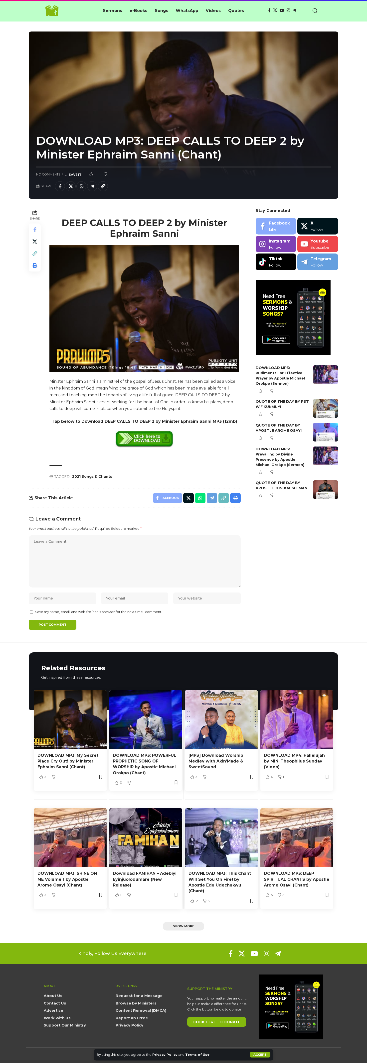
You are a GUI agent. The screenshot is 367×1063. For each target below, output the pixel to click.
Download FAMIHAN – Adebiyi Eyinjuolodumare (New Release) (145, 879)
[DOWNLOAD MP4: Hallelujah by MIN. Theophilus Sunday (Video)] (297, 719)
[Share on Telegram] (92, 186)
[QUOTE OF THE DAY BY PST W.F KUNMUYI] (325, 408)
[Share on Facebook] (60, 186)
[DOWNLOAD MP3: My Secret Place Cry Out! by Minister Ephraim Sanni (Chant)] (70, 719)
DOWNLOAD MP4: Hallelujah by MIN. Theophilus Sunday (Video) (294, 761)
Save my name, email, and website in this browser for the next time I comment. (98, 612)
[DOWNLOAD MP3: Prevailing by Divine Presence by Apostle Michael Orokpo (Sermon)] (325, 455)
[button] (260, 1055)
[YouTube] (281, 10)
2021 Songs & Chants (92, 476)
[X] (275, 10)
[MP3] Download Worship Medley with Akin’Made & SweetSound (215, 761)
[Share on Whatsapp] (81, 186)
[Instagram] (288, 10)
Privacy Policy (165, 1054)
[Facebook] (269, 10)
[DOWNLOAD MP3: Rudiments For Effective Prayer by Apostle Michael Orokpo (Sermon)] (325, 374)
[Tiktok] (276, 262)
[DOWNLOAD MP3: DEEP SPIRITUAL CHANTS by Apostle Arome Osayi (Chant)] (297, 837)
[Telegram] (294, 10)
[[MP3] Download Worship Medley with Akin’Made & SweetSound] (221, 719)
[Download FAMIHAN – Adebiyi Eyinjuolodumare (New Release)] (146, 837)
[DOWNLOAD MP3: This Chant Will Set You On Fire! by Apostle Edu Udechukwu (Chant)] (221, 837)
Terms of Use (197, 1054)
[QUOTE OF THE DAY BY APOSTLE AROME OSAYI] (325, 432)
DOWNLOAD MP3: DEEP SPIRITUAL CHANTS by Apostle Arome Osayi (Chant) (296, 879)
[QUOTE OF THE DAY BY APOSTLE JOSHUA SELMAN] (325, 489)
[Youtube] (317, 244)
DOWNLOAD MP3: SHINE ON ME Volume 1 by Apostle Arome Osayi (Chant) (67, 879)
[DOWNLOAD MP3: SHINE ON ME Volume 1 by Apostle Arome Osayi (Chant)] (70, 837)
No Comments (48, 174)
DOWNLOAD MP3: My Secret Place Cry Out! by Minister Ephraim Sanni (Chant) (67, 761)
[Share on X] (71, 186)
